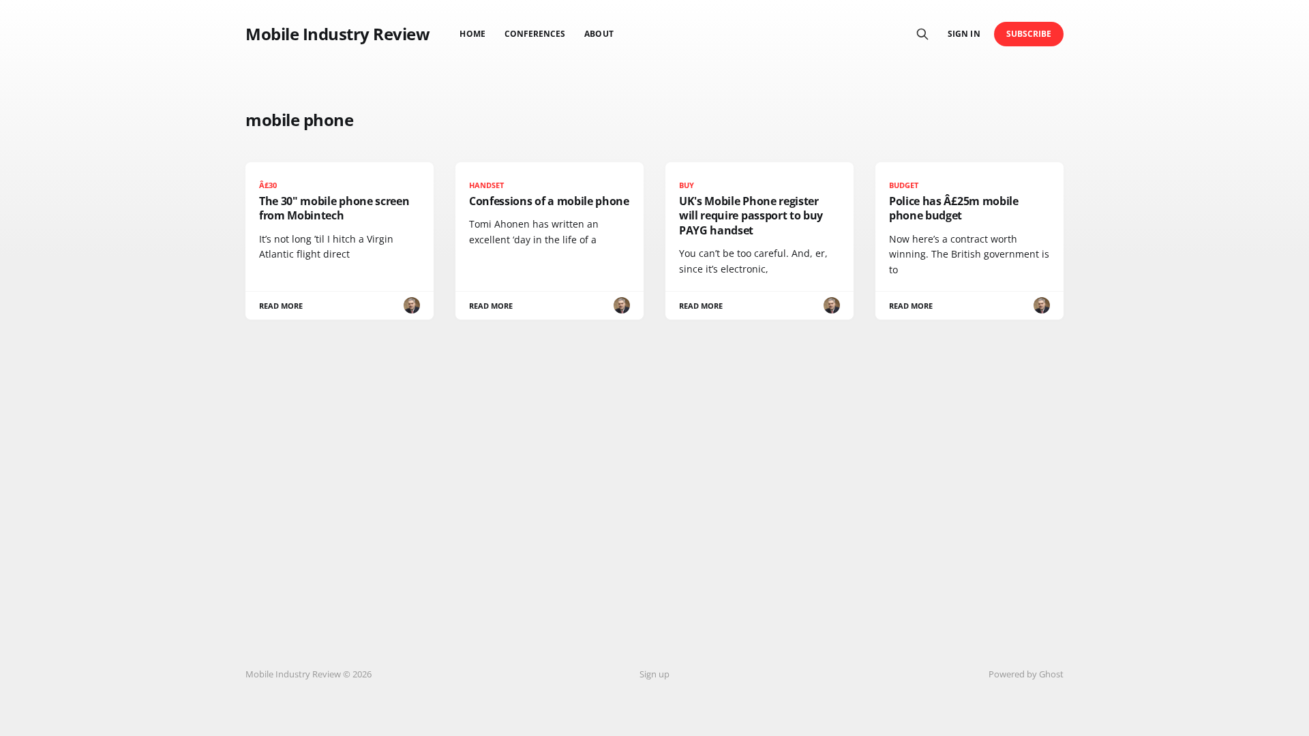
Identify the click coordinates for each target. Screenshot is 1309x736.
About (598, 34)
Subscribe (1029, 34)
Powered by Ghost (1026, 674)
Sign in (964, 34)
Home (472, 34)
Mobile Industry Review (337, 34)
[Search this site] (922, 34)
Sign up (654, 674)
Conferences (535, 34)
